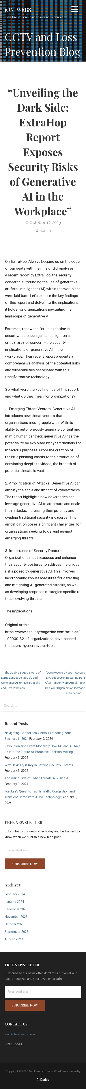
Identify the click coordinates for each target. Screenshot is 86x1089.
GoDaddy (43, 1079)
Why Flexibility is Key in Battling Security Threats (39, 765)
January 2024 (14, 902)
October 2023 (14, 924)
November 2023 (16, 917)
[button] (75, 10)
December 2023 (16, 909)
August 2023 (14, 939)
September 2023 (16, 932)
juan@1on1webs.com (20, 1034)
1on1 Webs (17, 9)
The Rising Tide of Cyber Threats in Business (36, 778)
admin (45, 230)
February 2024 (15, 894)
